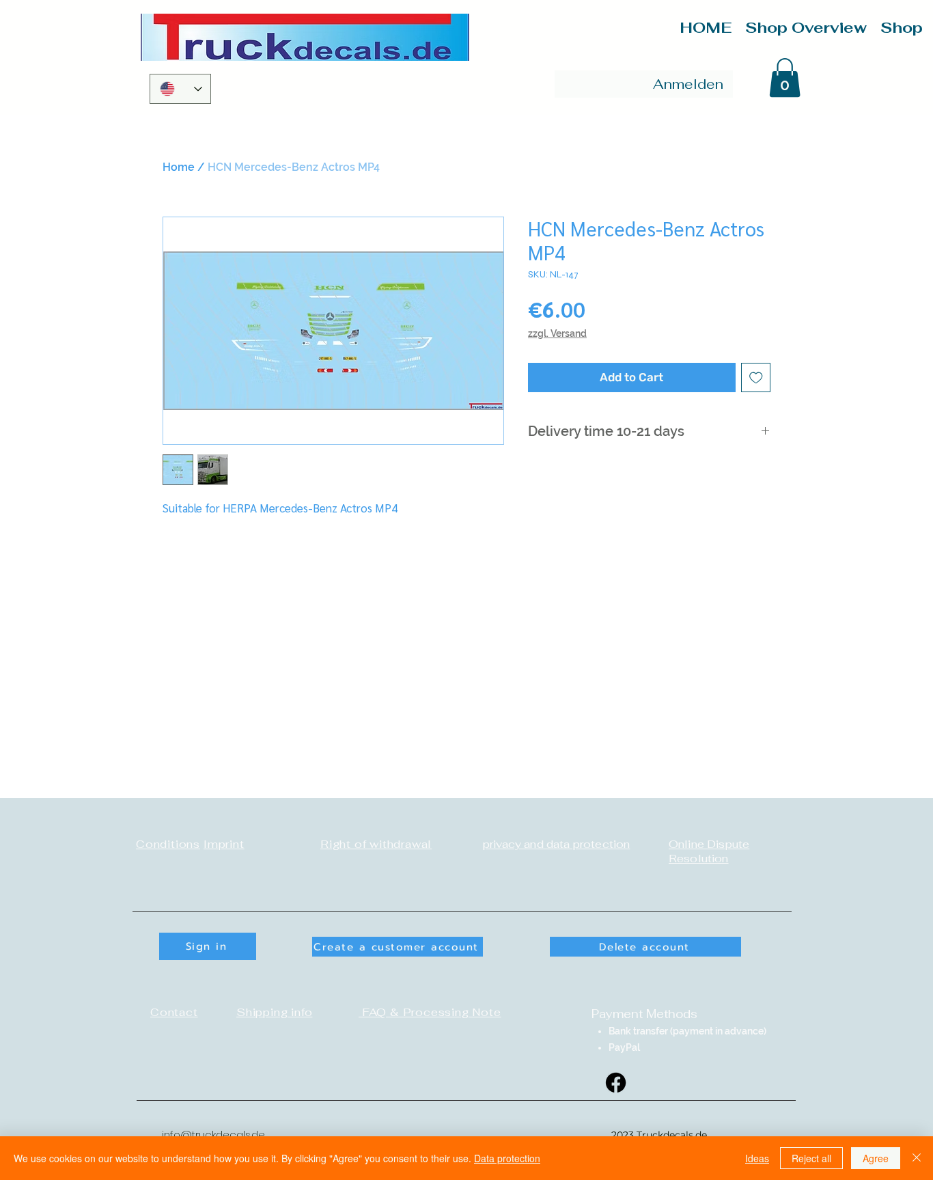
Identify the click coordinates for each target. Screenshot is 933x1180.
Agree (876, 1158)
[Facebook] (615, 1082)
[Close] (916, 1158)
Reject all (811, 1158)
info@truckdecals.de (213, 1134)
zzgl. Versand (557, 333)
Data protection (507, 1158)
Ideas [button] (757, 1158)
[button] (784, 77)
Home (179, 167)
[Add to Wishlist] (756, 378)
